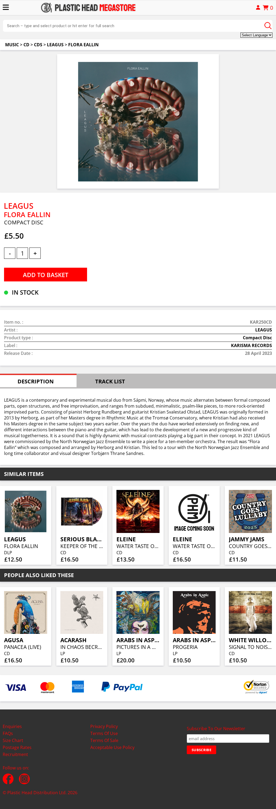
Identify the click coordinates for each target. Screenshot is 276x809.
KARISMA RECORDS (251, 345)
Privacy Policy (104, 726)
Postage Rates (17, 747)
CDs (38, 45)
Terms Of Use (104, 733)
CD (26, 45)
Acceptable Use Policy (112, 747)
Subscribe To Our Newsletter (216, 729)
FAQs (8, 733)
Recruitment (15, 754)
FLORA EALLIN (83, 45)
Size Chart (13, 740)
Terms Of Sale (104, 740)
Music (12, 45)
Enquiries (12, 726)
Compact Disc (257, 338)
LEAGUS (55, 45)
